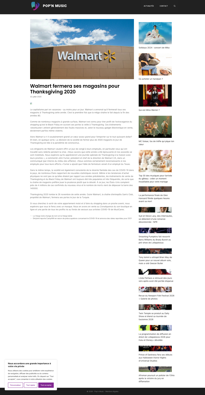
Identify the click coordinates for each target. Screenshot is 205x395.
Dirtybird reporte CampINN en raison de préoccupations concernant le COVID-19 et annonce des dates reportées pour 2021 (82, 218)
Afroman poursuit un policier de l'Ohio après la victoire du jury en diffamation (157, 378)
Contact (164, 6)
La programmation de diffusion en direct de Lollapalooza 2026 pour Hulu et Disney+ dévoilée (155, 337)
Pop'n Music (55, 6)
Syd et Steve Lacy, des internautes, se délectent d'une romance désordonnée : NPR (156, 219)
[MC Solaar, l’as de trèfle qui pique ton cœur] (155, 136)
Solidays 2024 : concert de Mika (154, 47)
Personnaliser (15, 385)
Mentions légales (111, 391)
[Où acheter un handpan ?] (155, 74)
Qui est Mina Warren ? (149, 110)
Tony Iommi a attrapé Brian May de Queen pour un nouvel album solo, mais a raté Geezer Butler (155, 260)
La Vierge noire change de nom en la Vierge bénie (52, 216)
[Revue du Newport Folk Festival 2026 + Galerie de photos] (155, 290)
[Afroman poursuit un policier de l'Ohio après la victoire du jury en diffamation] (155, 370)
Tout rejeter (30, 385)
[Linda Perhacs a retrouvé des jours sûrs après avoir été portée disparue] (155, 273)
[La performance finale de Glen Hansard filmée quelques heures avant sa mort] (155, 190)
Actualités (149, 6)
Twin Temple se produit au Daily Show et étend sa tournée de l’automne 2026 (154, 316)
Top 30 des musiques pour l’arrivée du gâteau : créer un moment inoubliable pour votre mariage (155, 178)
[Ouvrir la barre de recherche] (174, 6)
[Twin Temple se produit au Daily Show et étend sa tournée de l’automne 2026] (155, 308)
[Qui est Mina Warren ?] (155, 105)
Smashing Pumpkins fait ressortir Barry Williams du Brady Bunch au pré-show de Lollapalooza (155, 239)
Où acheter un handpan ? (151, 79)
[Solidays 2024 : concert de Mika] (155, 42)
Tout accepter (46, 385)
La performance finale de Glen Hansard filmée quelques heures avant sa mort (154, 198)
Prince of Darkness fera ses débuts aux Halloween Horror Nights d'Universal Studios (155, 358)
